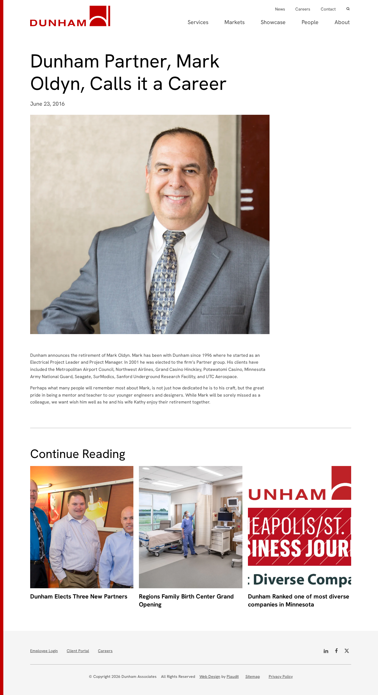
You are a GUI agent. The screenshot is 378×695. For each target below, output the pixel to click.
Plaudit (233, 676)
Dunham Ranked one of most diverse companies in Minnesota (298, 600)
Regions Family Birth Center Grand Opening (186, 600)
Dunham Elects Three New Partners (78, 596)
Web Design (210, 676)
